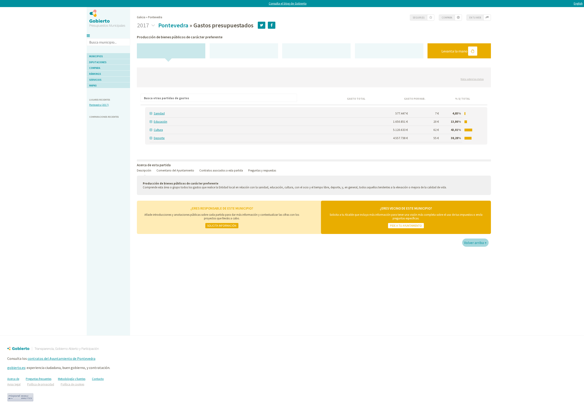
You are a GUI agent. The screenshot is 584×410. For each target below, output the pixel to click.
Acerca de (13, 379)
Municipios (96, 56)
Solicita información (221, 225)
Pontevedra (173, 25)
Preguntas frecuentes (38, 379)
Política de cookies (72, 384)
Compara (94, 68)
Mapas (93, 85)
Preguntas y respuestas (262, 170)
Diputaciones (98, 62)
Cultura (158, 130)
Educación (160, 122)
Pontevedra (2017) (99, 104)
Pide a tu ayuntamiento (406, 225)
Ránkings (95, 73)
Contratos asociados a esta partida (221, 170)
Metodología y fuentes (71, 379)
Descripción (144, 170)
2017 (143, 25)
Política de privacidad (40, 384)
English (578, 3)
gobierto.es (16, 367)
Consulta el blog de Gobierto (288, 3)
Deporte (159, 138)
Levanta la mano (454, 51)
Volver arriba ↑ (475, 242)
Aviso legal (14, 384)
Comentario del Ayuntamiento (175, 170)
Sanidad (159, 113)
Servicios (95, 79)
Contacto (98, 379)
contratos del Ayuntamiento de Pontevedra (61, 358)
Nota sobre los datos (472, 79)
